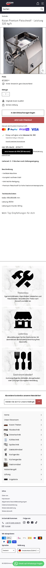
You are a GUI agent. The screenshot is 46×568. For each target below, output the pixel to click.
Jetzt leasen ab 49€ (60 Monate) (17, 151)
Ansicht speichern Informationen (15, 141)
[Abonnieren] (39, 402)
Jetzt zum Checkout (23, 120)
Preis (4, 77)
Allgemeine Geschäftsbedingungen (14, 502)
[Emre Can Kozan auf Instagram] (24, 522)
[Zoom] (43, 70)
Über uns (5, 495)
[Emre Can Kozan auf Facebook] (28, 522)
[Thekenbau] (23, 279)
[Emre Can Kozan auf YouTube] (32, 522)
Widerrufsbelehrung (9, 508)
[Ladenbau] (23, 320)
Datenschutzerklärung (9, 505)
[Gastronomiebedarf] (23, 360)
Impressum (6, 499)
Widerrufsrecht (7, 511)
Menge (5, 90)
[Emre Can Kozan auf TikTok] (36, 522)
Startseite (5, 16)
